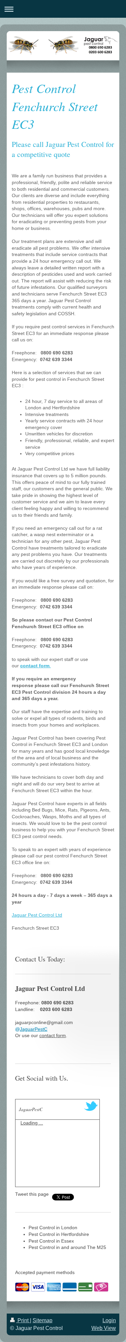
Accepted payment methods (45, 1272)
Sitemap (42, 1320)
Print (23, 1320)
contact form (52, 1035)
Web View (103, 1328)
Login (109, 1320)
